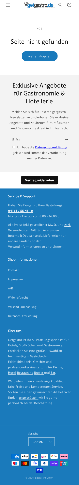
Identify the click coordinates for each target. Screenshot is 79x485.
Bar (52, 372)
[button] (8, 4)
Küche (57, 367)
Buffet (39, 372)
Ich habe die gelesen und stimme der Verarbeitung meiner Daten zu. (40, 152)
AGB (11, 288)
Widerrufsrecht (18, 297)
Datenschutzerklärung (51, 147)
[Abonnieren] (66, 139)
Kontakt (13, 270)
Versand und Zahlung (22, 307)
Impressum (15, 279)
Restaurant (25, 372)
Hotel (12, 372)
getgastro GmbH (44, 477)
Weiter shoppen (39, 56)
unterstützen (28, 397)
